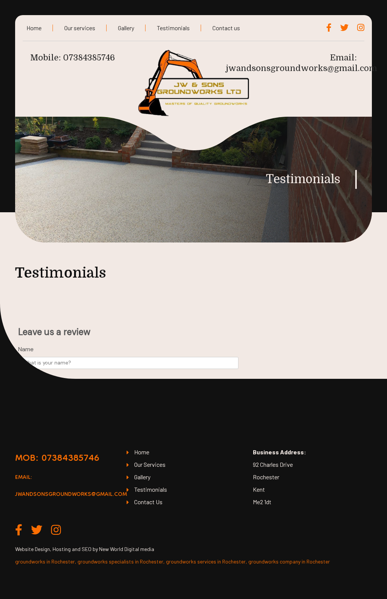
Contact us (226, 27)
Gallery (126, 27)
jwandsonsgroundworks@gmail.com (301, 68)
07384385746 (89, 57)
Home (34, 27)
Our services (79, 27)
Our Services (150, 464)
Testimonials (173, 27)
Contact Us (148, 501)
